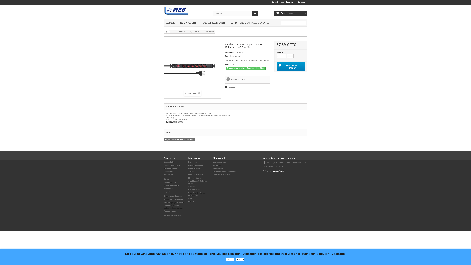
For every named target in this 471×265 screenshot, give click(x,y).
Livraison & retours (195, 175)
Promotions (192, 162)
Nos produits (188, 22)
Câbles (166, 179)
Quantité (280, 52)
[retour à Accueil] (166, 31)
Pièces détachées (170, 168)
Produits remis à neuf (172, 165)
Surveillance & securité (172, 215)
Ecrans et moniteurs (171, 185)
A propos (191, 186)
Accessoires (168, 175)
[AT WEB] (186, 11)
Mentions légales (194, 178)
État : (227, 56)
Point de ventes (170, 211)
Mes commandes (219, 162)
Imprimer (232, 87)
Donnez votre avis (238, 79)
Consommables (170, 182)
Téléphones (168, 171)
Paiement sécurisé (195, 190)
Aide (190, 198)
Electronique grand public (174, 202)
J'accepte (230, 259)
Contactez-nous (278, 2)
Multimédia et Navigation (173, 199)
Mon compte (219, 158)
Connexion (302, 2)
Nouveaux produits (195, 165)
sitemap (191, 201)
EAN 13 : (169, 122)
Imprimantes (168, 189)
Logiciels (167, 192)
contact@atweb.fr (279, 171)
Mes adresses (218, 168)
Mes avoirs (217, 165)
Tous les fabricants (213, 22)
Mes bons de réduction (221, 175)
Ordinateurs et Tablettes (173, 196)
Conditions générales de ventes (249, 22)
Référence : (229, 52)
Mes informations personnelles (224, 171)
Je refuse (240, 259)
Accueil (170, 22)
